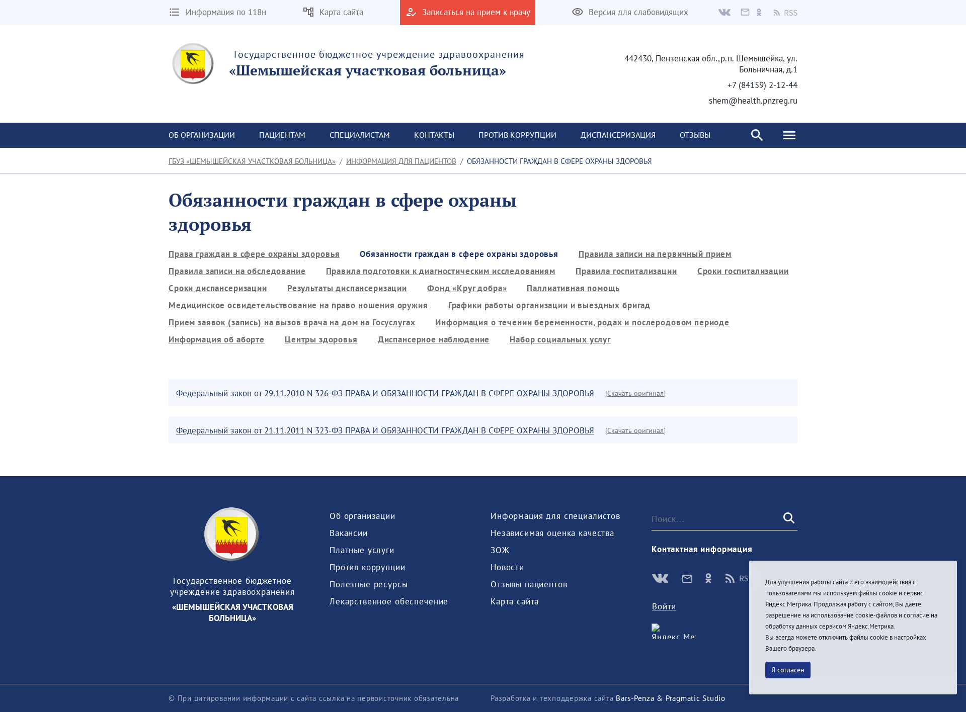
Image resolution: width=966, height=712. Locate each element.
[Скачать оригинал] (635, 393)
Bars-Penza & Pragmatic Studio (671, 698)
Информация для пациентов (401, 161)
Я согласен (787, 669)
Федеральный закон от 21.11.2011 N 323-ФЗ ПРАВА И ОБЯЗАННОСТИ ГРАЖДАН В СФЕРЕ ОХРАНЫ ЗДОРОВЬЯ (385, 430)
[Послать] (787, 519)
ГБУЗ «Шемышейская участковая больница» (252, 161)
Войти (664, 606)
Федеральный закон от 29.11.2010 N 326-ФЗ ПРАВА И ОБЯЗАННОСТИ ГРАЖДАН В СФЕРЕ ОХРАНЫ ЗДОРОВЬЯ (385, 393)
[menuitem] (201, 135)
